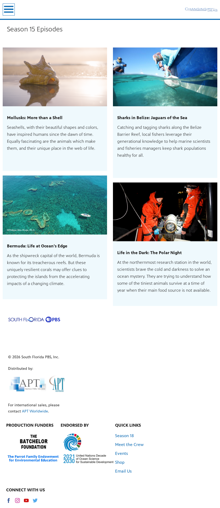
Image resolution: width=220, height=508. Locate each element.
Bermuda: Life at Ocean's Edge (37, 245)
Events (121, 453)
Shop (119, 462)
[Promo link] (55, 76)
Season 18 (124, 435)
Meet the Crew (129, 444)
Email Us (123, 471)
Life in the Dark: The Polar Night (149, 252)
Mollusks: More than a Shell (35, 117)
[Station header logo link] (201, 9)
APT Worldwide (35, 411)
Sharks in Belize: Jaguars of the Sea (152, 117)
